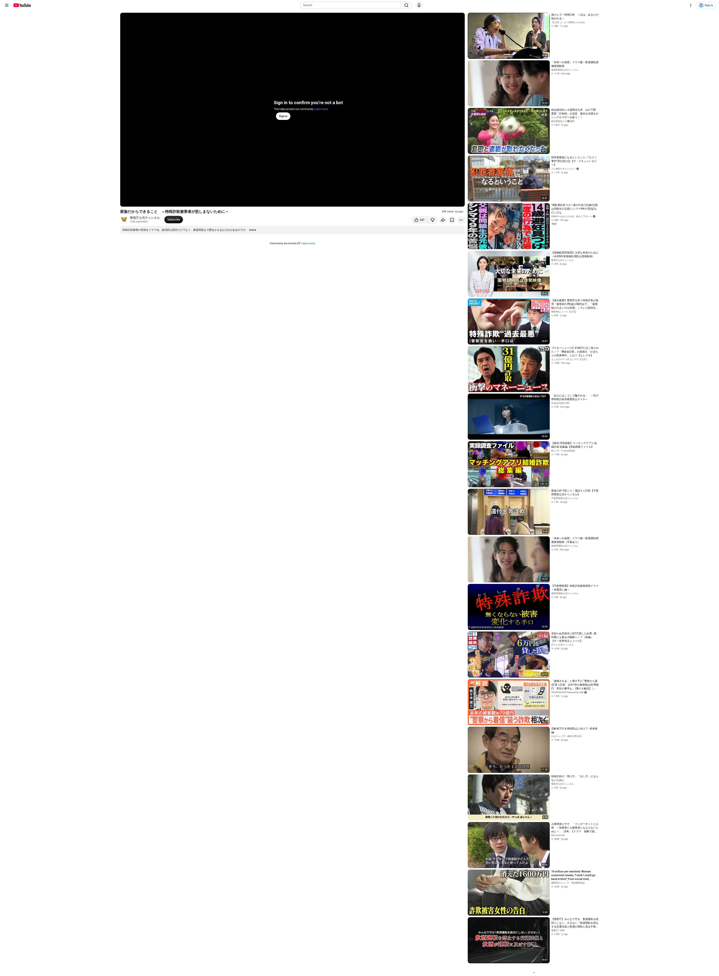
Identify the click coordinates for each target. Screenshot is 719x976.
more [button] (252, 229)
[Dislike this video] (432, 220)
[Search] (406, 5)
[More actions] (461, 220)
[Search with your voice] (419, 5)
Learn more (321, 109)
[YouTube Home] (22, 5)
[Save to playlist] (452, 220)
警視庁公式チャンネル (145, 218)
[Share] (443, 220)
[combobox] (351, 5)
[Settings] (690, 5)
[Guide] (6, 5)
